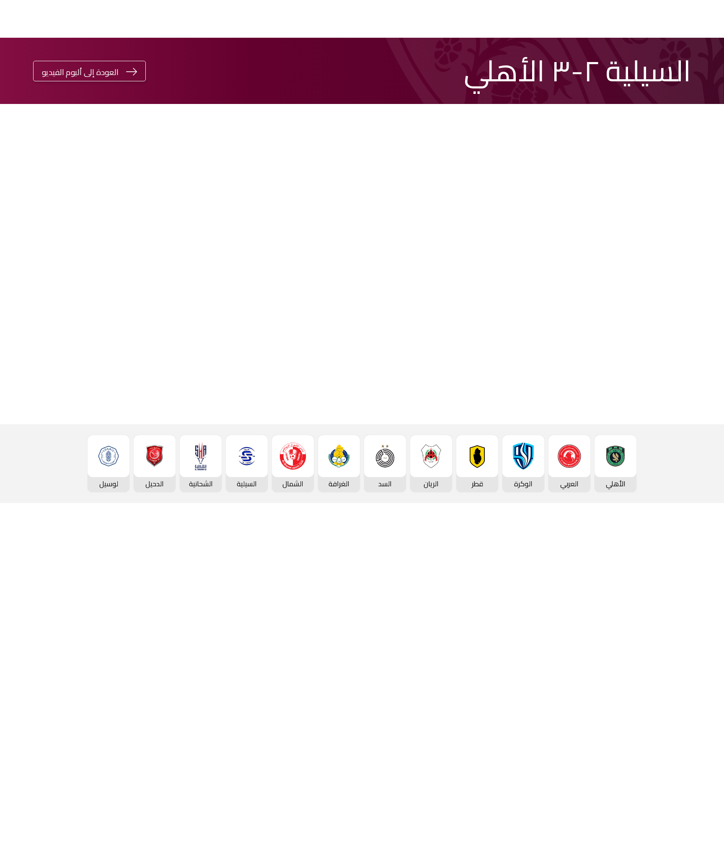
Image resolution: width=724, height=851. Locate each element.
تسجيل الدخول (186, 60)
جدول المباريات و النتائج (664, 618)
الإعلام (440, 59)
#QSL (245, 59)
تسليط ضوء (391, 59)
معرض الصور (231, 603)
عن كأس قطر (454, 644)
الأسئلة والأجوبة (673, 780)
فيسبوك (207, 284)
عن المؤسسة (119, 588)
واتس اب (97, 284)
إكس (210, 310)
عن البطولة (346, 659)
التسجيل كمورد (117, 659)
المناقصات (123, 616)
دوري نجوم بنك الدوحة (679, 59)
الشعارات (237, 659)
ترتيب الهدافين (676, 646)
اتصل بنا (685, 766)
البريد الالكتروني (88, 310)
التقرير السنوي (118, 644)
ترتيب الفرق (681, 631)
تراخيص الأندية (118, 673)
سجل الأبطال (678, 688)
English (109, 60)
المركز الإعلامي (228, 644)
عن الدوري (682, 674)
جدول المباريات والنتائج (553, 603)
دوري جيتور (615, 59)
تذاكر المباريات (677, 702)
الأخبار (242, 588)
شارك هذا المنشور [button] (196, 257)
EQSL (476, 59)
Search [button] (13, 60)
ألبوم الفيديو (232, 616)
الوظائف (127, 631)
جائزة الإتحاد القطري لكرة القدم (314, 59)
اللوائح (130, 687)
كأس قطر (568, 59)
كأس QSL (523, 59)
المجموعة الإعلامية (221, 631)
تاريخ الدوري (680, 660)
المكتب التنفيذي (115, 603)
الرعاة (689, 730)
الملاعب (685, 716)
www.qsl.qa (611, 824)
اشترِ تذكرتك (54, 60)
